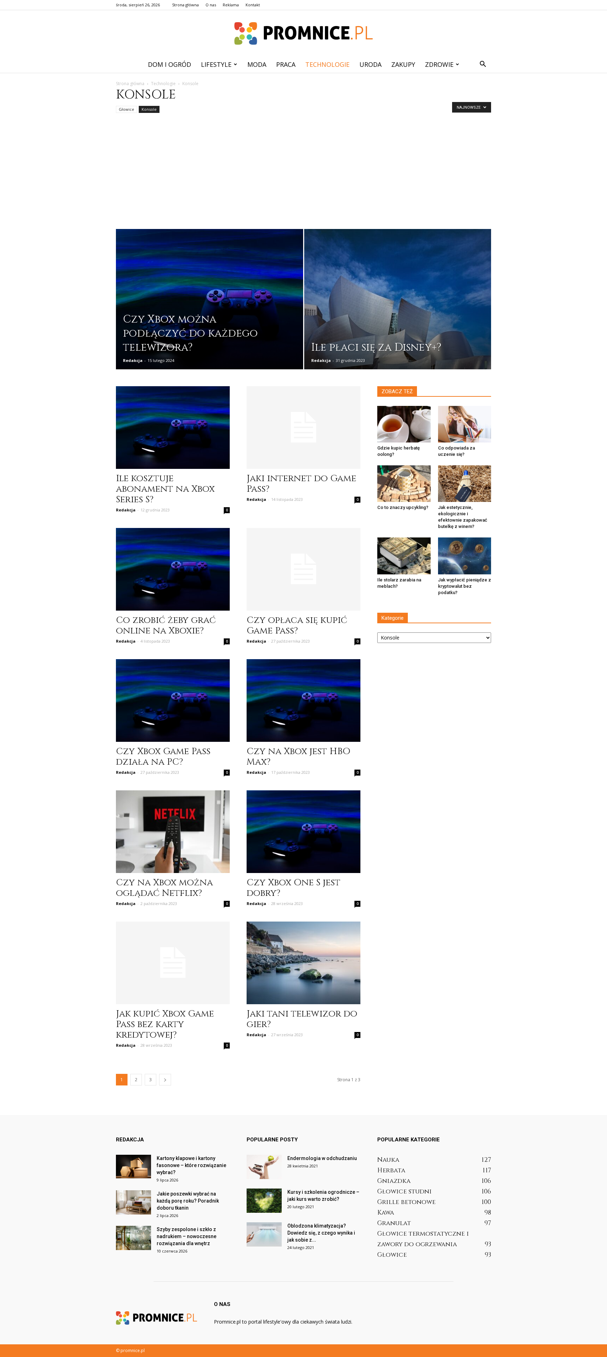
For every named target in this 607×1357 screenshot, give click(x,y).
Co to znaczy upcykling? (402, 507)
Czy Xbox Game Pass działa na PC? (163, 756)
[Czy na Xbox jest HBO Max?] (303, 700)
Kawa (385, 1212)
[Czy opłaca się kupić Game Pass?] (303, 569)
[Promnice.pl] (303, 33)
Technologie (327, 64)
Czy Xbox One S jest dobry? (293, 888)
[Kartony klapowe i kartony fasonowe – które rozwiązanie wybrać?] (133, 1166)
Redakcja (133, 360)
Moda (256, 64)
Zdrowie (439, 64)
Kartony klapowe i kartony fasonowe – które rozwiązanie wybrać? (191, 1165)
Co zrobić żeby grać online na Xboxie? (166, 625)
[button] (482, 64)
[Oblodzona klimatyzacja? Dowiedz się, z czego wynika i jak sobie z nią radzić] (264, 1234)
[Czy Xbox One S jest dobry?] (303, 831)
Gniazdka (394, 1181)
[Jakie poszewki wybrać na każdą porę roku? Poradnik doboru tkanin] (133, 1202)
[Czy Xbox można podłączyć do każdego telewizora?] (209, 304)
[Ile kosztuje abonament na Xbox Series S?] (173, 427)
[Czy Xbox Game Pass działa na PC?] (173, 700)
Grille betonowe (406, 1202)
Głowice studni (404, 1191)
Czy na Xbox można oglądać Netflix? (164, 888)
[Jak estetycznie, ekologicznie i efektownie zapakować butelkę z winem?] (464, 483)
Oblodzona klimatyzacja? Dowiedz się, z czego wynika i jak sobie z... (321, 1233)
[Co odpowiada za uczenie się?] (464, 424)
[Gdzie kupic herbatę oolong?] (404, 424)
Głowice (126, 109)
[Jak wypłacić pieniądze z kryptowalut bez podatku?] (464, 555)
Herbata (391, 1170)
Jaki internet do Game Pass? (301, 483)
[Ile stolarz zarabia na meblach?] (404, 555)
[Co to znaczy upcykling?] (404, 483)
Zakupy (403, 64)
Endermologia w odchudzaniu (322, 1158)
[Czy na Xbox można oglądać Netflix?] (173, 831)
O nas (210, 4)
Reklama (231, 4)
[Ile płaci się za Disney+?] (397, 310)
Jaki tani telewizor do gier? (302, 1019)
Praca (285, 64)
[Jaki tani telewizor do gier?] (303, 963)
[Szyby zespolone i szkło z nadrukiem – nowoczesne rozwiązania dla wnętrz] (133, 1238)
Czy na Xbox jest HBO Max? (298, 756)
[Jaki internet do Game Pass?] (303, 427)
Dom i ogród (169, 64)
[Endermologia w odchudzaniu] (264, 1167)
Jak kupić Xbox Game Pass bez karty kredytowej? (165, 1024)
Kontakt (253, 4)
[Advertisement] (303, 176)
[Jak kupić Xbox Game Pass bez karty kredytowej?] (173, 963)
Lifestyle (216, 64)
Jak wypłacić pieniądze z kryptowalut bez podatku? (464, 586)
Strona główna (185, 4)
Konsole (149, 109)
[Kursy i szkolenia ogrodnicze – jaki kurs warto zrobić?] (264, 1201)
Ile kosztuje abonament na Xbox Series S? (165, 489)
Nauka (388, 1159)
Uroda (370, 64)
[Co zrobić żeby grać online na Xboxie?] (173, 569)
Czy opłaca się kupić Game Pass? (297, 625)
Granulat (394, 1223)
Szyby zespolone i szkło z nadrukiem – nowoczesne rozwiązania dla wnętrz (186, 1236)
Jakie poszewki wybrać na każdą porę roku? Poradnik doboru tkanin (188, 1201)
